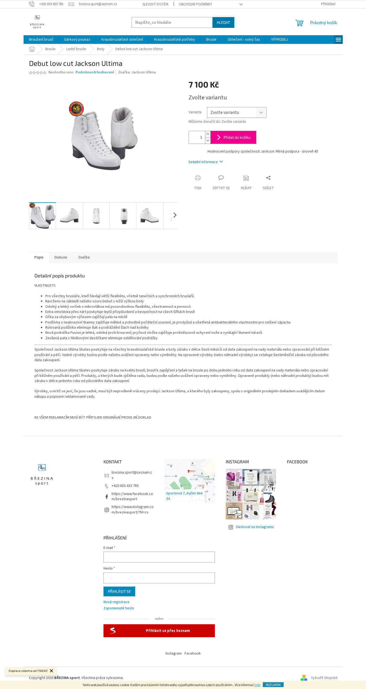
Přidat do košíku (237, 137)
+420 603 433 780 (125, 486)
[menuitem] (41, 39)
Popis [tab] (39, 257)
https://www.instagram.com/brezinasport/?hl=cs (133, 509)
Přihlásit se (119, 591)
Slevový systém (155, 4)
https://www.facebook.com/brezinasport (132, 496)
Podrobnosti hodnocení (95, 72)
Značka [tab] (84, 257)
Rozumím (273, 685)
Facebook (192, 653)
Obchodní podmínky (195, 4)
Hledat (223, 22)
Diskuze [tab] (60, 257)
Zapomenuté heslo (118, 608)
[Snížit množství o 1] (207, 140)
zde (257, 685)
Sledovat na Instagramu (255, 527)
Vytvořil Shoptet (324, 678)
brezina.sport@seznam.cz (132, 475)
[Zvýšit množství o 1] (207, 134)
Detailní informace (203, 162)
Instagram (174, 653)
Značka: (137, 72)
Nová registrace (116, 602)
